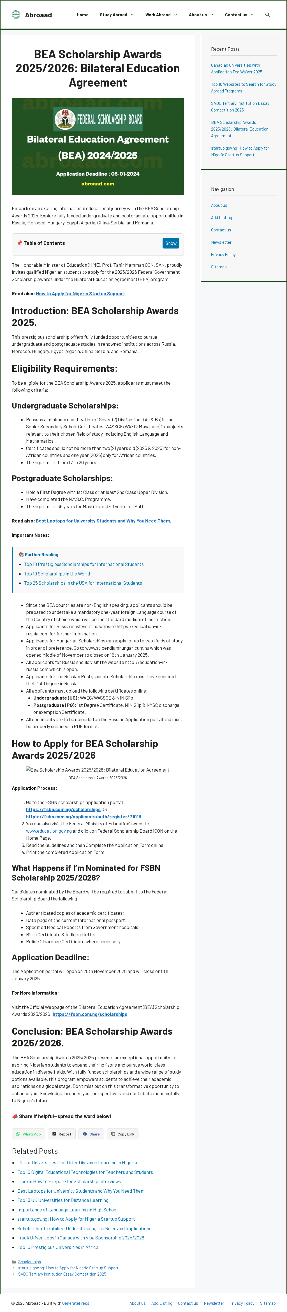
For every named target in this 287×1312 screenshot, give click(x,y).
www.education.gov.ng (49, 830)
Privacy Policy (223, 254)
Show (171, 243)
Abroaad (38, 14)
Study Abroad (113, 14)
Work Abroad (158, 14)
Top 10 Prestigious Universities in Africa (57, 1247)
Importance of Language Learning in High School (67, 1209)
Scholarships (29, 1261)
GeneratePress (75, 1303)
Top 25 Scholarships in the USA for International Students (83, 583)
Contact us (236, 14)
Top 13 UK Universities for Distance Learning (62, 1200)
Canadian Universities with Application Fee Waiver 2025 (236, 68)
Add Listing (221, 217)
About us (198, 14)
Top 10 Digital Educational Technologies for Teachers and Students (85, 1172)
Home (83, 14)
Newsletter (221, 242)
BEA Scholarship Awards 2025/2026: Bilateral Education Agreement (240, 129)
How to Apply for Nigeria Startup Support (80, 293)
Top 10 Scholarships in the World (57, 573)
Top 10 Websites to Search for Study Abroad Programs (243, 87)
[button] (267, 14)
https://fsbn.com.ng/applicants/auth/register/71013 (83, 816)
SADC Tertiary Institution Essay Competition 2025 (62, 1274)
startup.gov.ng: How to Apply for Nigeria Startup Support (76, 1219)
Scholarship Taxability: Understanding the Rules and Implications (84, 1228)
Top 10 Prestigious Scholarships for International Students (84, 564)
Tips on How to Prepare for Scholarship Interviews (69, 1181)
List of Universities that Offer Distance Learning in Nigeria (77, 1162)
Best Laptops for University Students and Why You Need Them (103, 520)
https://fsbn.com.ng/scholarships (63, 809)
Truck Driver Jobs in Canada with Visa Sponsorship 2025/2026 (80, 1237)
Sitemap (219, 266)
